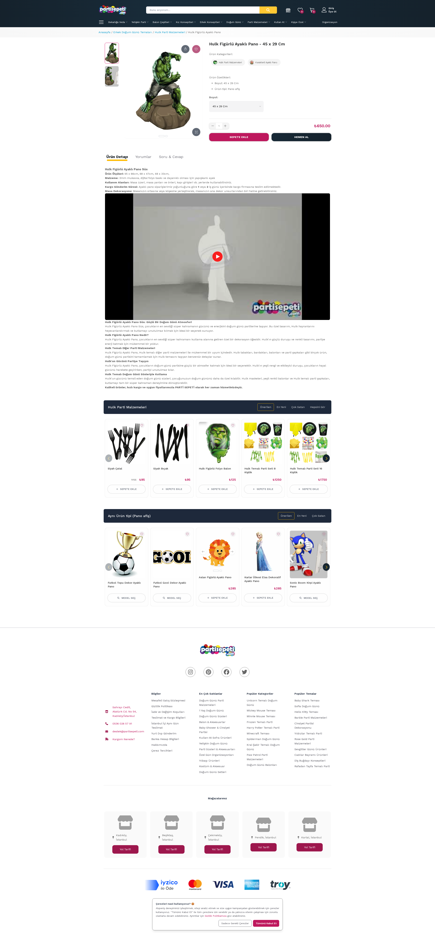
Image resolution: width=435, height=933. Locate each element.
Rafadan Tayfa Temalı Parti (312, 766)
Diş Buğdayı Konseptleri (309, 760)
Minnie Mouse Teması (261, 716)
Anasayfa (104, 32)
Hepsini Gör (317, 407)
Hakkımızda (159, 744)
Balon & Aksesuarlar (212, 722)
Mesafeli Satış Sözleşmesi (168, 700)
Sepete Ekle (239, 137)
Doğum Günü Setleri (212, 772)
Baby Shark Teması (307, 700)
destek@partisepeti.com (128, 731)
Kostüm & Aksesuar (212, 766)
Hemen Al (301, 137)
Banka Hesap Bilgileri (165, 739)
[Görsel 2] (166, 136)
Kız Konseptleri (184, 22)
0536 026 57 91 (122, 723)
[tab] (117, 157)
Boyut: (213, 97)
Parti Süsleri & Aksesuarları (217, 749)
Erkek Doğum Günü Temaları (132, 32)
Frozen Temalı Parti (260, 722)
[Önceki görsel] (203, 552)
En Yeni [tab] (281, 407)
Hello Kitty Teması (306, 711)
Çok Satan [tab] (298, 407)
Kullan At (279, 22)
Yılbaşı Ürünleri (209, 760)
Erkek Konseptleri (210, 22)
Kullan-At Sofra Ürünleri (215, 737)
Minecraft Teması (258, 733)
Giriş (331, 8)
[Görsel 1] (161, 136)
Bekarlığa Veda (116, 22)
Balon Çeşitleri (161, 22)
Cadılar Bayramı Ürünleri (311, 754)
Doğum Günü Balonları (262, 764)
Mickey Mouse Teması (261, 710)
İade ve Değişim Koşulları (168, 711)
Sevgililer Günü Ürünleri (310, 749)
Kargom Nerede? (123, 739)
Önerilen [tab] (265, 407)
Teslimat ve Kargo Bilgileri (168, 717)
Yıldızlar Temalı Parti (308, 733)
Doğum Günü (233, 22)
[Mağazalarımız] (288, 10)
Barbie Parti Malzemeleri (310, 717)
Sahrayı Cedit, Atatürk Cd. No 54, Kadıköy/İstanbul (124, 712)
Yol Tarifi (125, 849)
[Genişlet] (196, 132)
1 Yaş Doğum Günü (211, 710)
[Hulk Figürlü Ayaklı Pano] (112, 53)
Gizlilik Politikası (162, 706)
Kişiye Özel (297, 22)
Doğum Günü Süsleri (213, 716)
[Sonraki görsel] (232, 552)
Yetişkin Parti (139, 22)
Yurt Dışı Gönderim (163, 733)
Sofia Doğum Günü (306, 706)
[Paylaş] (185, 49)
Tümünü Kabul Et (266, 923)
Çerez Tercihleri (161, 750)
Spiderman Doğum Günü (263, 739)
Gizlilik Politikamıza (216, 915)
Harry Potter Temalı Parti (263, 727)
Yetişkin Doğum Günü (213, 743)
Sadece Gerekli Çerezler (235, 923)
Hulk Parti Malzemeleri (170, 32)
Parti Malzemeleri (257, 22)
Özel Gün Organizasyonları (216, 754)
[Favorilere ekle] (196, 49)
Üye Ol (332, 11)
